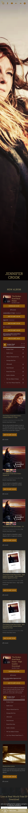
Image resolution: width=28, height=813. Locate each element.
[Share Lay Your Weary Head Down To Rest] (23, 383)
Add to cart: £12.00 (14, 323)
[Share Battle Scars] (23, 353)
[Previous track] (22, 343)
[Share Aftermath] (23, 364)
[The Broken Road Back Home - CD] (14, 510)
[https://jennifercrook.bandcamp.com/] (16, 3)
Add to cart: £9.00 (14, 338)
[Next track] (24, 343)
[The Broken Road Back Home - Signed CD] (14, 457)
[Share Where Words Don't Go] (23, 357)
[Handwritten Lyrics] (14, 754)
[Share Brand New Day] (23, 372)
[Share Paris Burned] (23, 368)
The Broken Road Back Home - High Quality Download (13, 582)
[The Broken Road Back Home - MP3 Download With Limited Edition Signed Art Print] (14, 611)
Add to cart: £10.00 (14, 330)
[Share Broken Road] (23, 349)
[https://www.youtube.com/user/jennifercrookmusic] (12, 3)
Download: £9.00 (14, 671)
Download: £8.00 (14, 306)
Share (14, 310)
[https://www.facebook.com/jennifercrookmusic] (7, 3)
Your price (22, 810)
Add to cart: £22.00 (14, 316)
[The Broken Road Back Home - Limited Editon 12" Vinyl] (14, 402)
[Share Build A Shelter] (23, 375)
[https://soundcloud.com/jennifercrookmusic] (20, 3)
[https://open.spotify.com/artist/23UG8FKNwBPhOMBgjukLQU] (25, 3)
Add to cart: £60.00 (10, 776)
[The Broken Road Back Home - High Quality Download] (7, 660)
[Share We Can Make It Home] (23, 379)
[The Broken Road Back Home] (7, 299)
